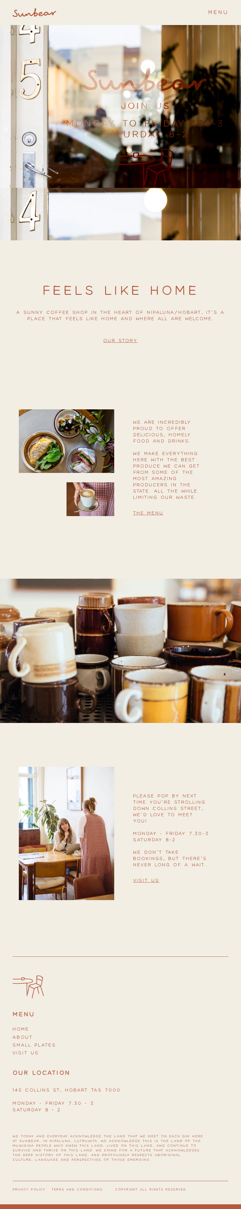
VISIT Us (146, 880)
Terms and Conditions (77, 1189)
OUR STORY (120, 340)
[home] (34, 12)
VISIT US (26, 1053)
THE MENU (148, 513)
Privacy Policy (29, 1189)
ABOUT (23, 1037)
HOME (21, 1029)
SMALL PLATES (34, 1045)
